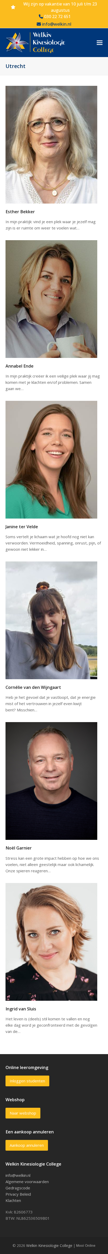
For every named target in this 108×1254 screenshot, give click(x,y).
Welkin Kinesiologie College (49, 1245)
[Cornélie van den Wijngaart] (51, 619)
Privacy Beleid (18, 1194)
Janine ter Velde (22, 527)
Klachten (13, 1200)
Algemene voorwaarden (27, 1181)
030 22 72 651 (57, 16)
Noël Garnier (19, 848)
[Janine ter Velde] (51, 459)
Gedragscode (18, 1187)
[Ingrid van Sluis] (51, 941)
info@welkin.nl (56, 24)
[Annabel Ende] (51, 298)
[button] (99, 43)
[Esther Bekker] (51, 144)
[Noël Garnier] (51, 780)
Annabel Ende (20, 366)
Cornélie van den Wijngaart (33, 687)
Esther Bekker (20, 212)
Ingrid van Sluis (21, 1009)
